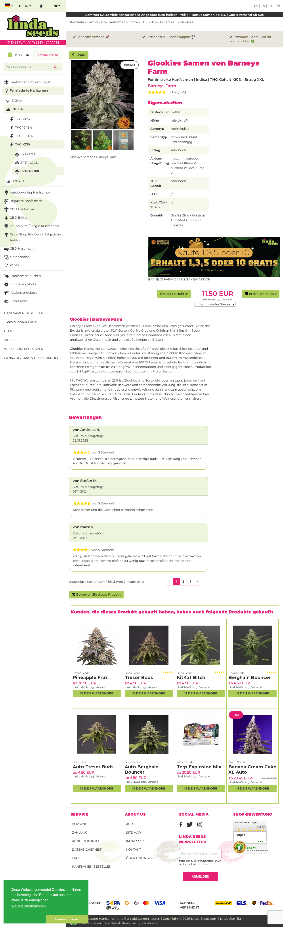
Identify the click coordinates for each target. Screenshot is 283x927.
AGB (129, 824)
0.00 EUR (20, 55)
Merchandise (19, 257)
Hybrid (17, 181)
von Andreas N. (86, 430)
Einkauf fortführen (174, 294)
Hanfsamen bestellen (91, 867)
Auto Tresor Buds (93, 766)
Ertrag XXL (168, 22)
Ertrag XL (29, 163)
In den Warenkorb (262, 294)
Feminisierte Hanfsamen (106, 22)
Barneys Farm (162, 85)
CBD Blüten (19, 218)
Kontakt (133, 850)
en (262, 6)
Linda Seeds (132, 673)
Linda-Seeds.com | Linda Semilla (216, 919)
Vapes (14, 265)
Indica (133, 22)
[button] (25, 919)
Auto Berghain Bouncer (142, 769)
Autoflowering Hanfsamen (30, 192)
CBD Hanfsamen (23, 209)
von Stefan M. (85, 481)
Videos (10, 340)
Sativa (16, 101)
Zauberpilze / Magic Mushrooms (34, 226)
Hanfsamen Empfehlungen (30, 82)
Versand (80, 824)
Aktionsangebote (23, 293)
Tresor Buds (139, 677)
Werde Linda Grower (23, 349)
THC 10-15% (23, 128)
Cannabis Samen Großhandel (31, 358)
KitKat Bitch (191, 677)
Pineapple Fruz (90, 677)
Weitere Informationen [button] (28, 906)
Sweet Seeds (81, 673)
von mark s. (83, 527)
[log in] (41, 6)
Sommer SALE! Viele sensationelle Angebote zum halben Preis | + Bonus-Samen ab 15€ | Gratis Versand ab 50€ (174, 15)
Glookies (186, 22)
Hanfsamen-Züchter (26, 276)
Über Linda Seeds (141, 858)
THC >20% (149, 22)
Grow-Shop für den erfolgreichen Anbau (36, 237)
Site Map (133, 833)
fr (269, 6)
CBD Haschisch (22, 248)
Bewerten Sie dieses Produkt (98, 594)
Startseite (76, 22)
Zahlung (80, 833)
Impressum (135, 841)
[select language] (9, 6)
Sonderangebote (23, 284)
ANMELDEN (200, 876)
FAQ (75, 858)
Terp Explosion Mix (199, 766)
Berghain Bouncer (249, 677)
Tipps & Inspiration (20, 322)
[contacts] (57, 6)
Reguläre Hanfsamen (26, 201)
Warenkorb (48, 54)
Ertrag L (28, 154)
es (256, 6)
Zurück (80, 55)
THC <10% (22, 119)
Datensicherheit (86, 850)
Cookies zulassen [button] (67, 919)
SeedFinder (19, 301)
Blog (8, 331)
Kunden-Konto (85, 841)
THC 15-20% (24, 136)
